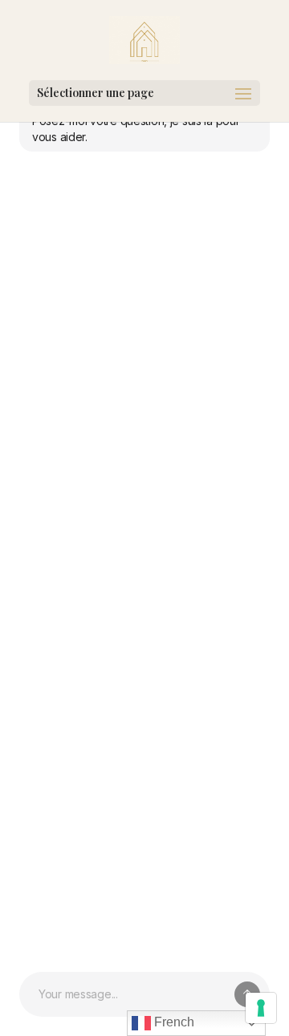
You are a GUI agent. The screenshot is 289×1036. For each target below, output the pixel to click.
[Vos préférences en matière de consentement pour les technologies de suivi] (261, 1008)
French (172, 1022)
